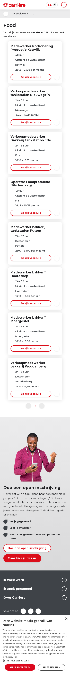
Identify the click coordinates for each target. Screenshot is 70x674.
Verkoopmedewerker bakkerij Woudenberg (28, 364)
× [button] (66, 618)
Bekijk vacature (31, 77)
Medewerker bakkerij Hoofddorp (28, 274)
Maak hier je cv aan (22, 558)
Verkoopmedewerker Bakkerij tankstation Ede (31, 138)
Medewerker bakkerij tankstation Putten (28, 229)
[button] (35, 661)
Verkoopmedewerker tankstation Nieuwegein (30, 93)
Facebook (23, 611)
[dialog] (35, 644)
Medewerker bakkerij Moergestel (28, 319)
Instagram (38, 611)
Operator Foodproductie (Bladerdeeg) (30, 183)
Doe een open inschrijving (27, 548)
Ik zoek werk (20, 13)
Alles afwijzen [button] (51, 667)
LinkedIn (30, 611)
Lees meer (64, 580)
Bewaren (56, 77)
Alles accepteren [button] (20, 667)
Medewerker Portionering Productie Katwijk (32, 48)
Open (5, 14)
